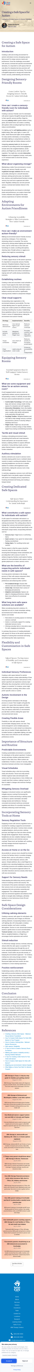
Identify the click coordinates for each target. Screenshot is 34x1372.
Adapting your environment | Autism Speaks (18, 1065)
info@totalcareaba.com (18, 1340)
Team (17, 1310)
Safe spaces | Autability (12, 1046)
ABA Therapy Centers (17, 1327)
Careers (17, 1305)
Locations (17, 1316)
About (17, 1299)
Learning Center (17, 1322)
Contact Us (17, 1313)
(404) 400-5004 (18, 1334)
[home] (6, 3)
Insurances (17, 1308)
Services (17, 1302)
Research (17, 1319)
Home (17, 1297)
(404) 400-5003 (18, 1337)
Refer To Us (17, 1324)
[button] (30, 3)
